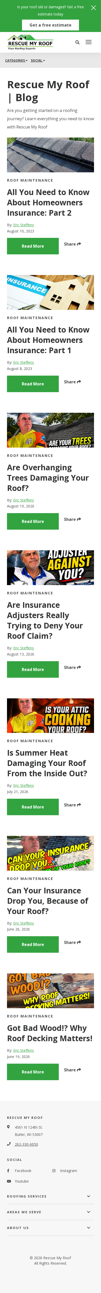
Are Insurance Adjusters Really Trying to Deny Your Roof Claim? (45, 620)
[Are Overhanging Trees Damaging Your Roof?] (50, 430)
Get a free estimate (50, 25)
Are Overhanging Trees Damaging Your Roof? (48, 477)
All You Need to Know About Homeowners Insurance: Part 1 (48, 339)
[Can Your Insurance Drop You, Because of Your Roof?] (50, 853)
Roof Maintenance (30, 180)
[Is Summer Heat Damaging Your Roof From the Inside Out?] (50, 715)
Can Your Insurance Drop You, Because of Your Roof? (47, 900)
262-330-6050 (26, 1144)
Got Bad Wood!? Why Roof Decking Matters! (49, 1033)
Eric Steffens (23, 224)
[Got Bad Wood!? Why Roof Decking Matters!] (50, 990)
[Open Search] (79, 42)
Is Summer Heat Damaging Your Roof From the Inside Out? (47, 763)
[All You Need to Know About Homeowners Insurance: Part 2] (50, 155)
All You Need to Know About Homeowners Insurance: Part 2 (48, 202)
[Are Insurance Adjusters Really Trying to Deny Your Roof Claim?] (50, 567)
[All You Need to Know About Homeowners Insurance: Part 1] (50, 292)
